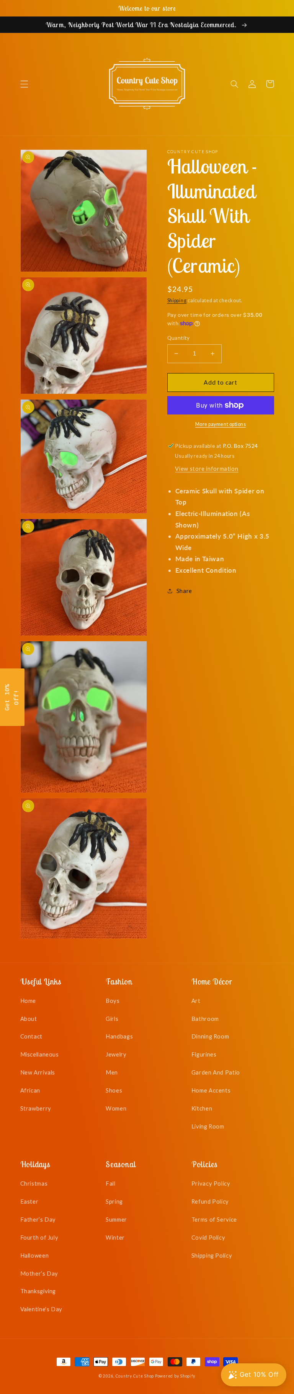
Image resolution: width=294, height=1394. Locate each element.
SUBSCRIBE (200, 725)
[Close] (246, 629)
